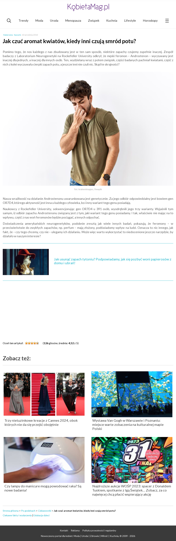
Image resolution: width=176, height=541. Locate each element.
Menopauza (73, 20)
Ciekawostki (44, 510)
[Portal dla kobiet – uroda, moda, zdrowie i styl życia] (88, 7)
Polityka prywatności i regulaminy (99, 530)
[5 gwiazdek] (37, 343)
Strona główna (11, 510)
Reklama (75, 530)
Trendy (23, 20)
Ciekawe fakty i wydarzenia (17, 515)
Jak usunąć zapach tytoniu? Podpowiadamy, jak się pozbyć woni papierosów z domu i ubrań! (112, 261)
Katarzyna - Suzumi (12, 35)
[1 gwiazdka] (26, 343)
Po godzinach (28, 510)
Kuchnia (111, 20)
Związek (93, 20)
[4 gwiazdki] (34, 343)
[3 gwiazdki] (32, 343)
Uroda (54, 20)
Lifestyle (130, 20)
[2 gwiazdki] (29, 343)
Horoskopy (150, 20)
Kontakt (64, 530)
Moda (39, 20)
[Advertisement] (88, 310)
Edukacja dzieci (42, 515)
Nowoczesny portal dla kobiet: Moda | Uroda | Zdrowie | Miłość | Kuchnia (80, 535)
